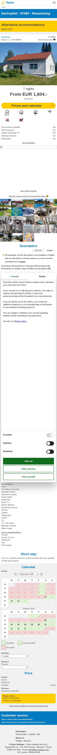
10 (45, 620)
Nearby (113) (6, 29)
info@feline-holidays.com (38, 750)
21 (25, 628)
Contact (19, 740)
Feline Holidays (28, 2)
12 (12, 624)
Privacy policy (21, 734)
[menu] (54, 2)
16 (39, 624)
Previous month (15, 574)
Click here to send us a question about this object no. (23, 722)
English (50, 250)
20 (18, 628)
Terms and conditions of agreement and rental (28, 706)
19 (12, 628)
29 (18, 601)
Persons (4, 664)
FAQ (38, 734)
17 (45, 624)
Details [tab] (42, 276)
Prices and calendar (26, 105)
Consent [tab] (15, 276)
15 (32, 624)
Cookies (31, 734)
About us (27, 740)
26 (45, 597)
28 (12, 601)
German (38, 250)
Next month (41, 574)
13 (18, 624)
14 (25, 624)
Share (53, 37)
